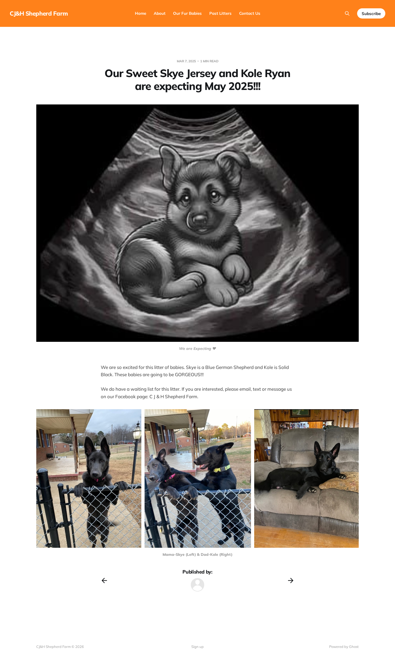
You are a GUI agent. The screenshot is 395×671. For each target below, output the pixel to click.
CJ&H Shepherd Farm (39, 13)
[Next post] (290, 580)
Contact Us (249, 13)
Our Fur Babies (187, 13)
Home (140, 13)
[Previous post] (104, 580)
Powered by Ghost (344, 646)
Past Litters (220, 13)
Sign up (197, 646)
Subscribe (371, 13)
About (160, 13)
